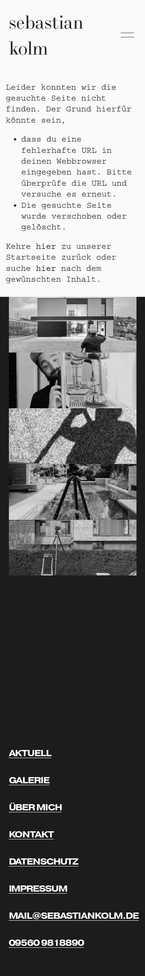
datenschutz (43, 861)
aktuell (30, 753)
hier (46, 246)
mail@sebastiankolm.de (74, 915)
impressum (38, 888)
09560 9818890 (46, 943)
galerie (29, 780)
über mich (35, 807)
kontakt (31, 834)
